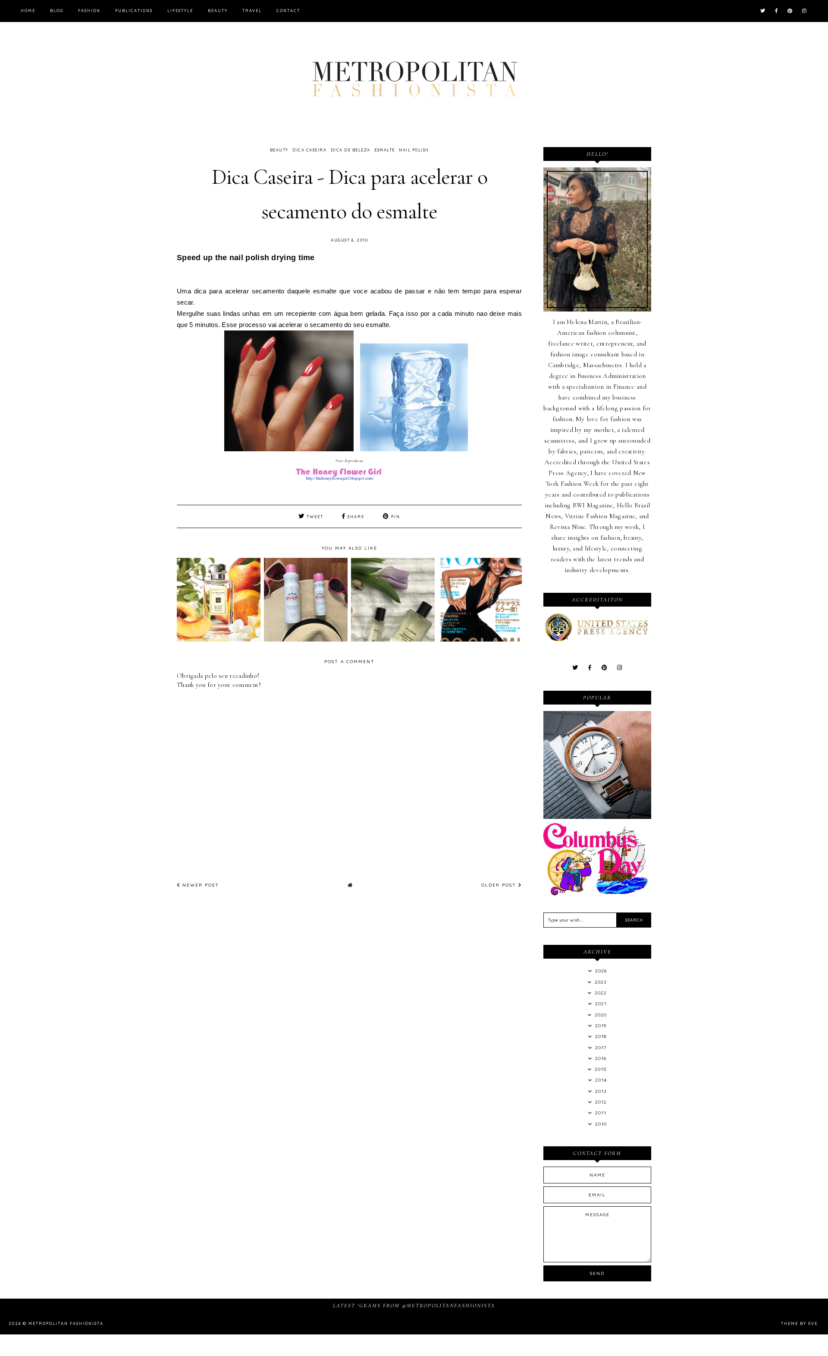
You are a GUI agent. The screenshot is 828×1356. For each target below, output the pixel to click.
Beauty (218, 10)
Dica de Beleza (350, 150)
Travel (252, 10)
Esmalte (384, 150)
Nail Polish (414, 150)
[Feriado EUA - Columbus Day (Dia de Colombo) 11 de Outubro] (597, 893)
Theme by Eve (799, 1323)
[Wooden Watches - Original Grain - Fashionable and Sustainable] (597, 817)
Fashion (89, 10)
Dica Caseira (309, 150)
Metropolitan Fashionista (66, 1323)
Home (28, 10)
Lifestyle (180, 10)
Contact (288, 10)
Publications (134, 10)
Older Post (499, 885)
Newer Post (199, 885)
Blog (56, 10)
